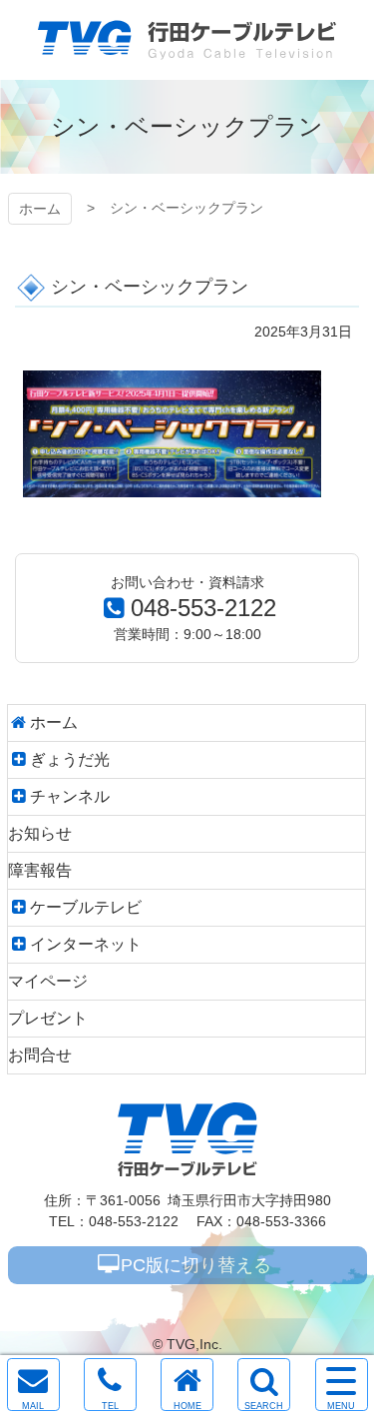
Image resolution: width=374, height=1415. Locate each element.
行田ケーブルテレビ (187, 40)
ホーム (40, 209)
